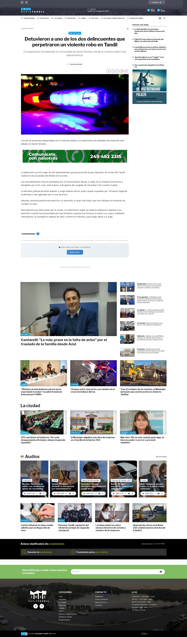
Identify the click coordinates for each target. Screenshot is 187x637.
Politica (94, 18)
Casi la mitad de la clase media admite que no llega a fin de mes (37, 528)
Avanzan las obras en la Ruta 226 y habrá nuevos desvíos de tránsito (149, 528)
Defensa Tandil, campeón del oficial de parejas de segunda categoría (73, 528)
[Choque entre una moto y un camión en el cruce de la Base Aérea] (93, 373)
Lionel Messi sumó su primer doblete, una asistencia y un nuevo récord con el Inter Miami (150, 49)
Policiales (44, 18)
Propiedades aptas (92, 552)
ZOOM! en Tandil (136, 18)
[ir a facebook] (35, 606)
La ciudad (58, 18)
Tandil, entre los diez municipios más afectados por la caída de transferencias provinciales (150, 351)
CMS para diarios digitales (156, 634)
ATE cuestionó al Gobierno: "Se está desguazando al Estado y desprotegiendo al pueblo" (43, 440)
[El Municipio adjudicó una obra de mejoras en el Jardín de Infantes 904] (93, 422)
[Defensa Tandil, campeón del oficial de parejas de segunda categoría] (75, 512)
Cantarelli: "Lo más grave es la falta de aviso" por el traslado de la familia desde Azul (64, 342)
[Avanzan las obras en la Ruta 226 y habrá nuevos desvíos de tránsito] (149, 512)
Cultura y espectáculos (114, 18)
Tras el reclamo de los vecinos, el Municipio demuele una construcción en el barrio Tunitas (143, 392)
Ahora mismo (29, 18)
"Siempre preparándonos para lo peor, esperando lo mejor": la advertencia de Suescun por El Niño (41, 392)
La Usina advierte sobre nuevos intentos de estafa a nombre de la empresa (111, 528)
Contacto (98, 605)
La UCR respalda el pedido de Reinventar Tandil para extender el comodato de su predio (150, 312)
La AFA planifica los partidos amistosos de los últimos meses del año (149, 31)
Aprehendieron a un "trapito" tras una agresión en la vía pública (149, 58)
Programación (64, 620)
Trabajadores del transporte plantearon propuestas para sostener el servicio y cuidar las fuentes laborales (150, 299)
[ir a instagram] (41, 606)
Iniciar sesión (75, 252)
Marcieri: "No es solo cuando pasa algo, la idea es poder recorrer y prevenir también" (142, 440)
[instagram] (22, 2)
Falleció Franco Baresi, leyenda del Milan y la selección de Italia (149, 40)
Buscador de (39, 552)
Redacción (99, 596)
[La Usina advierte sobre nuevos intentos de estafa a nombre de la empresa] (112, 512)
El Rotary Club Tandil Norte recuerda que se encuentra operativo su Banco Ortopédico (149, 286)
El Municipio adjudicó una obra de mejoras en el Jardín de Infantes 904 (93, 438)
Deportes (71, 18)
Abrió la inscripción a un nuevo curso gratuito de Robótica (150, 324)
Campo (83, 18)
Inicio (61, 596)
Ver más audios (161, 457)
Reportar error (101, 602)
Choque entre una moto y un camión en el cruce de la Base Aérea (93, 390)
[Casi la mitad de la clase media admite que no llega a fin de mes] (37, 512)
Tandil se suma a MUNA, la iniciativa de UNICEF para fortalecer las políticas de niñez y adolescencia (150, 338)
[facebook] (26, 2)
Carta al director (101, 599)
